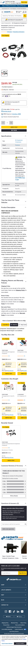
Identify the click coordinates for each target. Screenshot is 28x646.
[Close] (26, 636)
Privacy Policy (6, 625)
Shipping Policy (20, 290)
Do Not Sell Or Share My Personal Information (14, 633)
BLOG (2, 600)
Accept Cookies (20, 643)
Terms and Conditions (20, 625)
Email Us (15, 324)
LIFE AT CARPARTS (6, 590)
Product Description (8, 207)
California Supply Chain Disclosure (14, 627)
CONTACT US (4, 605)
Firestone (17, 145)
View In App (24, 2)
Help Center (24, 324)
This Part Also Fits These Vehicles (10, 201)
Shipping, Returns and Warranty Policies (12, 282)
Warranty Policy (14, 622)
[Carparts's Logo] (8, 12)
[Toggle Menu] (2, 12)
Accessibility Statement (7, 629)
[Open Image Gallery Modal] (14, 52)
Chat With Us (6, 324)
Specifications (6, 136)
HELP (2, 595)
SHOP (2, 584)
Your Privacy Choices (14, 631)
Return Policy (23, 622)
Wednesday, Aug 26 (6, 111)
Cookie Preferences (19, 629)
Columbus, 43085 (16, 114)
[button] (14, 2)
